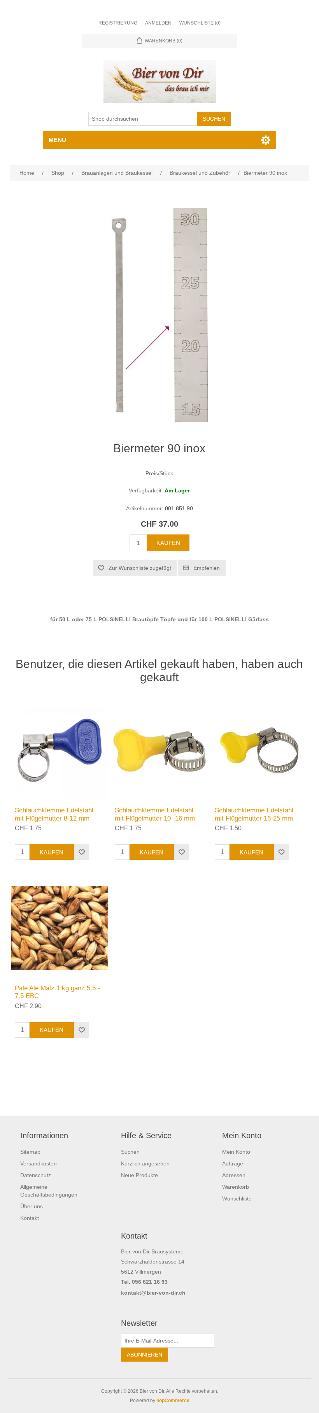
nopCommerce (172, 1400)
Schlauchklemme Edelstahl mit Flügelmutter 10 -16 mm (155, 814)
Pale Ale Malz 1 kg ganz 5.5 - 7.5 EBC (57, 992)
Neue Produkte (139, 1175)
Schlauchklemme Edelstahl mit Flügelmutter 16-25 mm (254, 814)
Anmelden (158, 23)
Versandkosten (38, 1163)
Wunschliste (237, 1198)
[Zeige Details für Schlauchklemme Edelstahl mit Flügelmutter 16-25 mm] (259, 750)
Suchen (130, 1152)
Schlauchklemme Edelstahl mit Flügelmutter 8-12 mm (54, 814)
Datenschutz (35, 1175)
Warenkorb (235, 1187)
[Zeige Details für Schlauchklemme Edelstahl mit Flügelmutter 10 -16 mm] (159, 750)
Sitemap (30, 1152)
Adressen (233, 1175)
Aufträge (232, 1163)
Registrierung (117, 23)
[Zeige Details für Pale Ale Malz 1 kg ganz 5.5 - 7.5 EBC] (59, 927)
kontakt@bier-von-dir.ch (153, 1293)
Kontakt (29, 1218)
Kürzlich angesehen (145, 1163)
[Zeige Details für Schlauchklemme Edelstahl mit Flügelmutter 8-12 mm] (59, 750)
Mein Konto (236, 1152)
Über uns (31, 1206)
